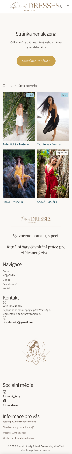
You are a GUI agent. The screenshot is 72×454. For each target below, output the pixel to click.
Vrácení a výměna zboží (14, 432)
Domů (6, 271)
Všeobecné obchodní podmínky (18, 438)
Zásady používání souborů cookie (19, 421)
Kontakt (7, 288)
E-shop (7, 280)
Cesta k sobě (10, 284)
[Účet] (60, 6)
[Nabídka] (4, 7)
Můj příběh (9, 275)
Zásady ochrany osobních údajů (18, 427)
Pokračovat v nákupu (36, 61)
